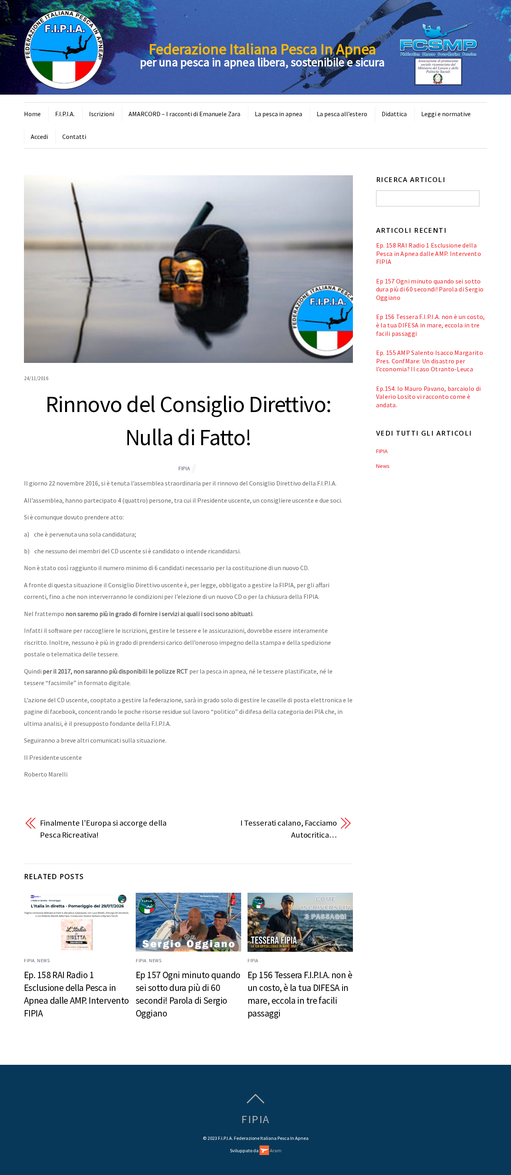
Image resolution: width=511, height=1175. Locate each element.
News (43, 960)
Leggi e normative (446, 114)
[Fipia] (64, 84)
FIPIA (184, 468)
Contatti (74, 137)
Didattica (394, 114)
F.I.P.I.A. (65, 114)
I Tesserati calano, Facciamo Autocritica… (288, 829)
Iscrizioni (101, 114)
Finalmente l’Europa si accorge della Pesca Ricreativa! (103, 829)
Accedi (39, 137)
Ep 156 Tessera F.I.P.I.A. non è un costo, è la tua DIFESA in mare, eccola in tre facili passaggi (430, 325)
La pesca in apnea (278, 114)
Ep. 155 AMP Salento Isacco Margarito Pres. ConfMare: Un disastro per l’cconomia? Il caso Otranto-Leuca (429, 361)
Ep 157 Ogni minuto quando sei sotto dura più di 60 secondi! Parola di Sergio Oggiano (430, 289)
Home (32, 114)
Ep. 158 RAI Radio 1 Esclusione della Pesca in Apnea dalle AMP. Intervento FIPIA (428, 253)
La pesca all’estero (342, 114)
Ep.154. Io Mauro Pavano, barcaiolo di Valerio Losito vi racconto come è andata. (428, 396)
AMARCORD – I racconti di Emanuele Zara (184, 114)
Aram (275, 1150)
